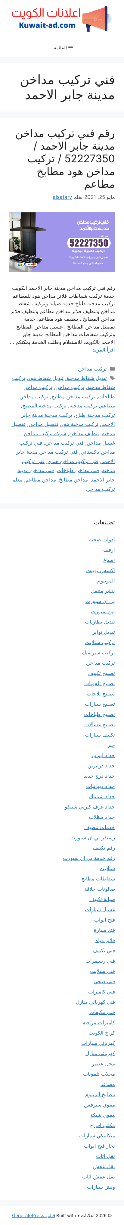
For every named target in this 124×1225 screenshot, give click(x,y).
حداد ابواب (103, 755)
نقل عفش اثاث (98, 1177)
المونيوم (106, 581)
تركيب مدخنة (83, 406)
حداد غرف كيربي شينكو (90, 807)
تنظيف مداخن (84, 433)
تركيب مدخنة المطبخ (44, 406)
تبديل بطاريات (100, 622)
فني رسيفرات (100, 961)
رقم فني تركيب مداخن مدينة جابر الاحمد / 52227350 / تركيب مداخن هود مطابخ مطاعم (65, 158)
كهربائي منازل (100, 1053)
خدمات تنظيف (99, 827)
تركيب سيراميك (98, 653)
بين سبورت (103, 611)
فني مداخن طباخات (78, 470)
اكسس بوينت (100, 570)
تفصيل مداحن (43, 424)
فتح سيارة (104, 930)
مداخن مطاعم (41, 480)
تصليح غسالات (99, 724)
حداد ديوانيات (100, 786)
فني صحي (104, 981)
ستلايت (107, 868)
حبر (111, 745)
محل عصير (103, 1064)
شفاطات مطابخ (98, 879)
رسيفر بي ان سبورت (92, 837)
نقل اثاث (105, 1156)
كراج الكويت (101, 1033)
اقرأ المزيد (103, 350)
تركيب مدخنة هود (79, 424)
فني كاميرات (101, 992)
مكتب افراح (102, 1125)
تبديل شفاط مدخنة (87, 378)
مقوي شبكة (102, 1115)
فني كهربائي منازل (95, 1002)
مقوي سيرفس (99, 1105)
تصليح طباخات (99, 714)
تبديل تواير (103, 632)
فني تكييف (104, 951)
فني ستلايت (102, 971)
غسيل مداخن (101, 443)
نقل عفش (104, 1166)
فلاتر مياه (105, 940)
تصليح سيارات (100, 704)
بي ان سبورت (100, 601)
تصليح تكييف (101, 673)
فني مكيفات (102, 1012)
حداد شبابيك (102, 796)
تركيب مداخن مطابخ (73, 397)
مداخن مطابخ (73, 480)
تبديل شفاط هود (46, 378)
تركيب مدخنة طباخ (95, 415)
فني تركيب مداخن (64, 443)
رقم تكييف (104, 848)
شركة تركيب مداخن (45, 433)
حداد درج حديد (99, 776)
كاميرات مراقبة (99, 1022)
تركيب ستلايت (100, 642)
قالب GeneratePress (33, 1215)
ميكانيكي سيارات (97, 1136)
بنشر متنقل (103, 591)
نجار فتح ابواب (99, 1146)
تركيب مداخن (92, 369)
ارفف (109, 550)
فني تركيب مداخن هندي (73, 461)
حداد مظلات (102, 817)
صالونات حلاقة (99, 889)
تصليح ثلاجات (101, 694)
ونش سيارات (101, 1187)
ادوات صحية (102, 539)
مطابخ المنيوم (100, 1094)
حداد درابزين (101, 766)
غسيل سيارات (100, 909)
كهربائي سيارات (98, 1043)
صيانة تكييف (102, 899)
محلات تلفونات (99, 1074)
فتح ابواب (104, 920)
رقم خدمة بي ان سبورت (89, 858)
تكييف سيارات (100, 735)
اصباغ (109, 560)
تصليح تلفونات (99, 683)
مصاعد (108, 1084)
